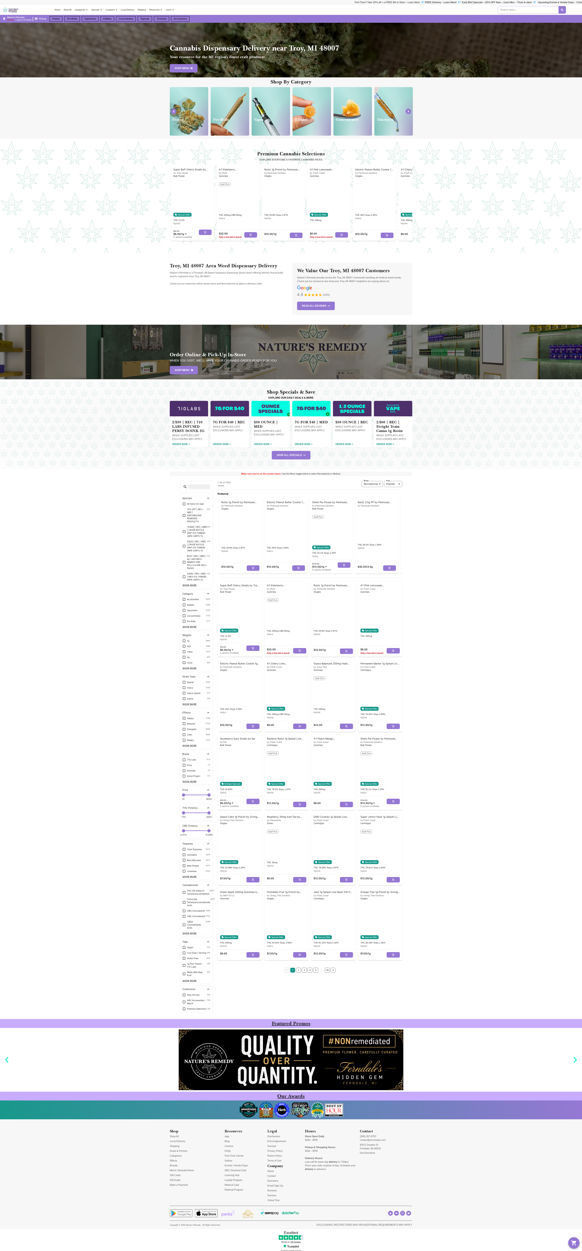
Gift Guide (175, 1180)
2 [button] (298, 970)
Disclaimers (273, 1136)
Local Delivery (127, 9)
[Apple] (390, 1213)
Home (57, 9)
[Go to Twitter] (408, 1213)
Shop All (67, 9)
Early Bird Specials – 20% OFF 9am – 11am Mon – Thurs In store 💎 (446, 2)
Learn (168, 9)
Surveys (271, 1146)
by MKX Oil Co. (227, 895)
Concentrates (126, 18)
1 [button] (292, 970)
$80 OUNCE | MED (266, 424)
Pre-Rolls (72, 18)
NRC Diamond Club (235, 1170)
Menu (366, 481)
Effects (173, 1160)
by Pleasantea (274, 820)
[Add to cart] (205, 232)
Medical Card (232, 1185)
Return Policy (274, 1156)
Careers (229, 1146)
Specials (95, 9)
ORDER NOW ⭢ (181, 444)
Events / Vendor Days (236, 1165)
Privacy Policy (275, 1151)
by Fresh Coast (317, 173)
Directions (272, 1181)
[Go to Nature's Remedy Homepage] (10, 10)
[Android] (396, 1213)
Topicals (144, 18)
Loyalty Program (233, 1180)
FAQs (228, 1151)
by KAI (223, 742)
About (270, 1171)
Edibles (107, 18)
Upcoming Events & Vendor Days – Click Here (509, 2)
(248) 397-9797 (368, 1136)
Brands (173, 1165)
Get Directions (367, 1153)
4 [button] (310, 970)
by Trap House (180, 173)
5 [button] (315, 970)
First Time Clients (234, 1156)
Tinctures (161, 18)
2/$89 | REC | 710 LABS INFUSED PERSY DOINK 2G (188, 426)
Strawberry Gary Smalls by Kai (237, 738)
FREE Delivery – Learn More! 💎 (389, 2)
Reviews (272, 1190)
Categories (80, 9)
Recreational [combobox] (371, 483)
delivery (333, 1162)
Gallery (228, 1160)
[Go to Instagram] (402, 1213)
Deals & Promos (178, 1151)
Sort (388, 481)
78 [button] (327, 970)
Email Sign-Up (275, 1185)
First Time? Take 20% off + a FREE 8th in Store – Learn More (334, 2)
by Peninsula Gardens (275, 173)
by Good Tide (320, 667)
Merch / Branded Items (182, 1170)
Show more (189, 585)
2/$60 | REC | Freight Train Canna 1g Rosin (389, 426)
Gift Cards (175, 1175)
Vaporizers (90, 18)
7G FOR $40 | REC (229, 422)
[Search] (562, 10)
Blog (227, 1141)
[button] (24, 18)
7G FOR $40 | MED (311, 422)
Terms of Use (274, 1160)
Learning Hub (232, 1175)
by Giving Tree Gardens (231, 820)
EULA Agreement (276, 1141)
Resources (154, 9)
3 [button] (304, 970)
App (227, 1136)
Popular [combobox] (390, 483)
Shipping (142, 9)
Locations (110, 9)
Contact (271, 1176)
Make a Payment (179, 1185)
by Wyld (223, 173)
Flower (56, 18)
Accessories (180, 18)
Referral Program (234, 1189)
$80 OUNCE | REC (351, 422)
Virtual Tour (273, 1200)
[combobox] (180, 232)
